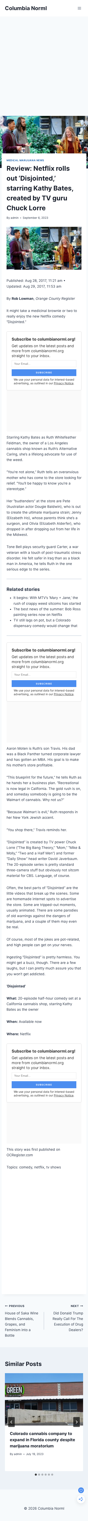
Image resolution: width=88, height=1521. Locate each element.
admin (15, 217)
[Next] (76, 1422)
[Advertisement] (44, 63)
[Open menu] (79, 8)
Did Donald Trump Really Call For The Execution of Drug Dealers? (68, 1318)
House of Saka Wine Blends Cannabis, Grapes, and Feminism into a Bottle (21, 1320)
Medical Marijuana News (25, 160)
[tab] (36, 1475)
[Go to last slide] (11, 1422)
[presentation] (44, 1399)
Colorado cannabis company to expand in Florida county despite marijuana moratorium (42, 1439)
